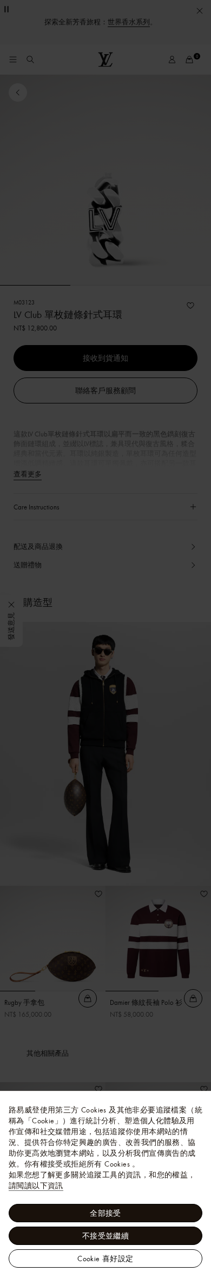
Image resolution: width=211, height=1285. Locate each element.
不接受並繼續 (105, 1236)
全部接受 (105, 1213)
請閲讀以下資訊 (36, 1185)
